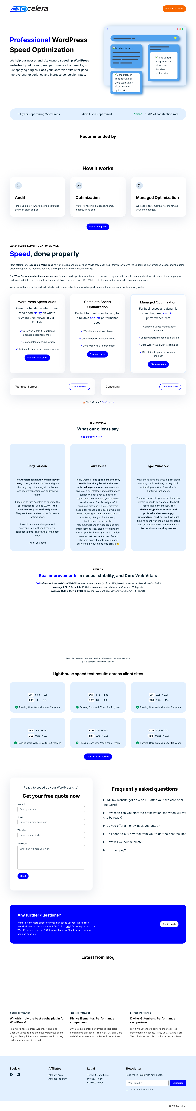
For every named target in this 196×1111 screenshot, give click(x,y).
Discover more (97, 354)
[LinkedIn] (18, 1074)
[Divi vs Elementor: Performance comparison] (98, 986)
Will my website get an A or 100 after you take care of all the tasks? (143, 802)
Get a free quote (97, 226)
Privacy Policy (95, 1078)
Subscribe (178, 1083)
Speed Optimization (21, 1013)
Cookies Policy (95, 1082)
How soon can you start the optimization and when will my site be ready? (144, 815)
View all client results (98, 756)
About (136, 8)
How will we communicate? (124, 842)
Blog (125, 8)
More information (79, 386)
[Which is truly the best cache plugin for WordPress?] (38, 986)
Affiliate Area (55, 1075)
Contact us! (107, 402)
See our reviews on (92, 436)
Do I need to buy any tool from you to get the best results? (146, 834)
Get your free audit (37, 357)
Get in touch (169, 924)
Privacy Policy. (147, 1089)
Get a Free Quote (174, 8)
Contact (149, 8)
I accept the (141, 1089)
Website (22, 830)
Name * (21, 804)
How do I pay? (116, 850)
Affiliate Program (57, 1078)
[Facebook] (11, 1074)
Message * (23, 843)
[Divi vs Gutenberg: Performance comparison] (158, 986)
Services (111, 8)
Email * (21, 817)
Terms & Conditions (97, 1075)
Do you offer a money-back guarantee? (133, 825)
